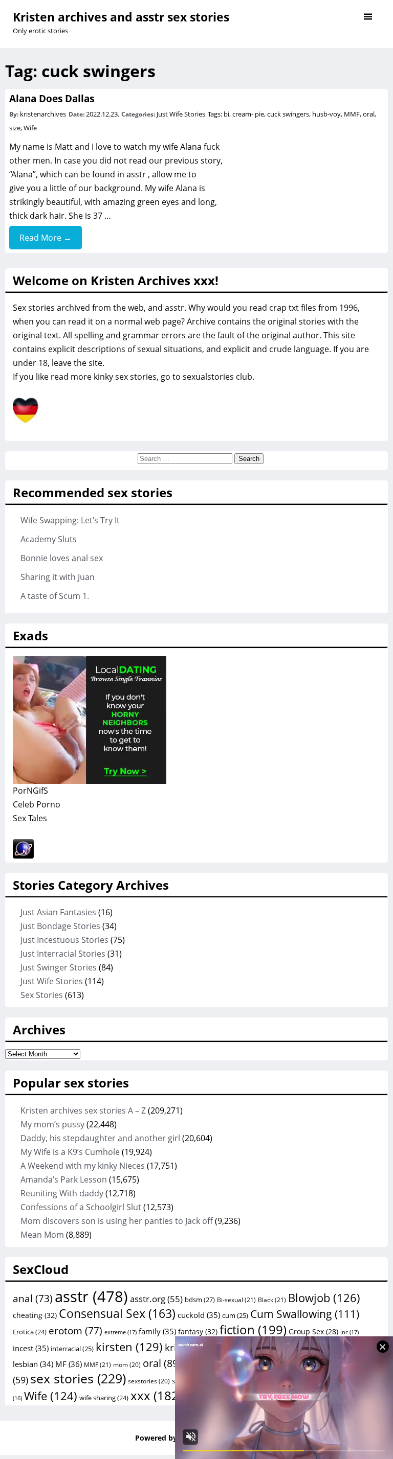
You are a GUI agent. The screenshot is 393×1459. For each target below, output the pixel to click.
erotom (75, 1330)
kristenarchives (43, 114)
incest (31, 1348)
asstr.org (156, 1298)
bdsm (200, 1299)
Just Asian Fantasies (58, 912)
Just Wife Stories (181, 114)
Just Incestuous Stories (64, 939)
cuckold (199, 1315)
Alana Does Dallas (51, 98)
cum (235, 1315)
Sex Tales (30, 818)
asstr (136, 174)
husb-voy (326, 114)
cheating (35, 1315)
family (157, 1331)
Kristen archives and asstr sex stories (121, 17)
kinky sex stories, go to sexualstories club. (174, 376)
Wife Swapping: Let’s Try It (70, 520)
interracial (72, 1348)
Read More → (45, 237)
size (14, 127)
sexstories (149, 1381)
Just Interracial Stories (62, 953)
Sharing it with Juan (57, 577)
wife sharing (103, 1397)
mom (127, 1364)
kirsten (129, 1346)
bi (226, 114)
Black (272, 1299)
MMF (352, 114)
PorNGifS (30, 790)
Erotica (30, 1331)
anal (33, 1298)
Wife (30, 127)
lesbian (33, 1364)
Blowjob (324, 1297)
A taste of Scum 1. (54, 595)
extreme (120, 1332)
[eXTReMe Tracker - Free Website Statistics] (23, 855)
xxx (156, 1395)
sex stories (78, 1378)
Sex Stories (41, 995)
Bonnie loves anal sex (61, 558)
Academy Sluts (48, 539)
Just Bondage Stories (60, 926)
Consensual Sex (117, 1313)
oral (369, 114)
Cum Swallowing (304, 1313)
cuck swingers (288, 114)
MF (68, 1364)
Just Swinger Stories (58, 967)
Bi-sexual (236, 1299)
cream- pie (248, 114)
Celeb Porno (36, 804)
